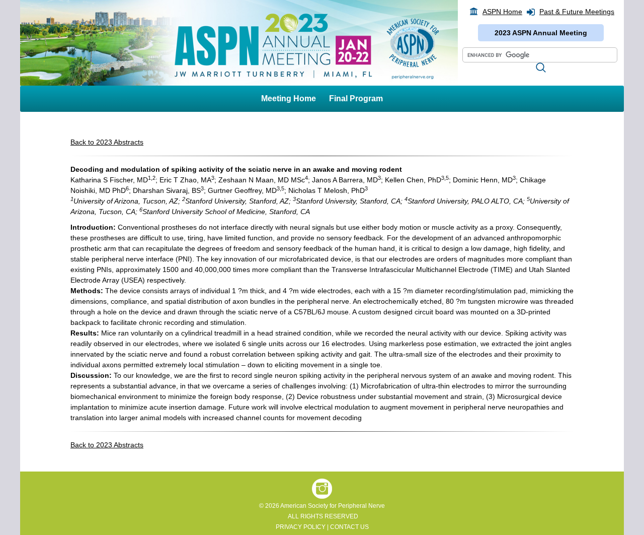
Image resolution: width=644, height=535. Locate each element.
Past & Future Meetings (576, 12)
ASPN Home (502, 12)
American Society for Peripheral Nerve (332, 505)
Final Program (356, 98)
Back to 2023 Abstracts (106, 142)
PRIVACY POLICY (301, 526)
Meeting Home (288, 98)
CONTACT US (349, 526)
